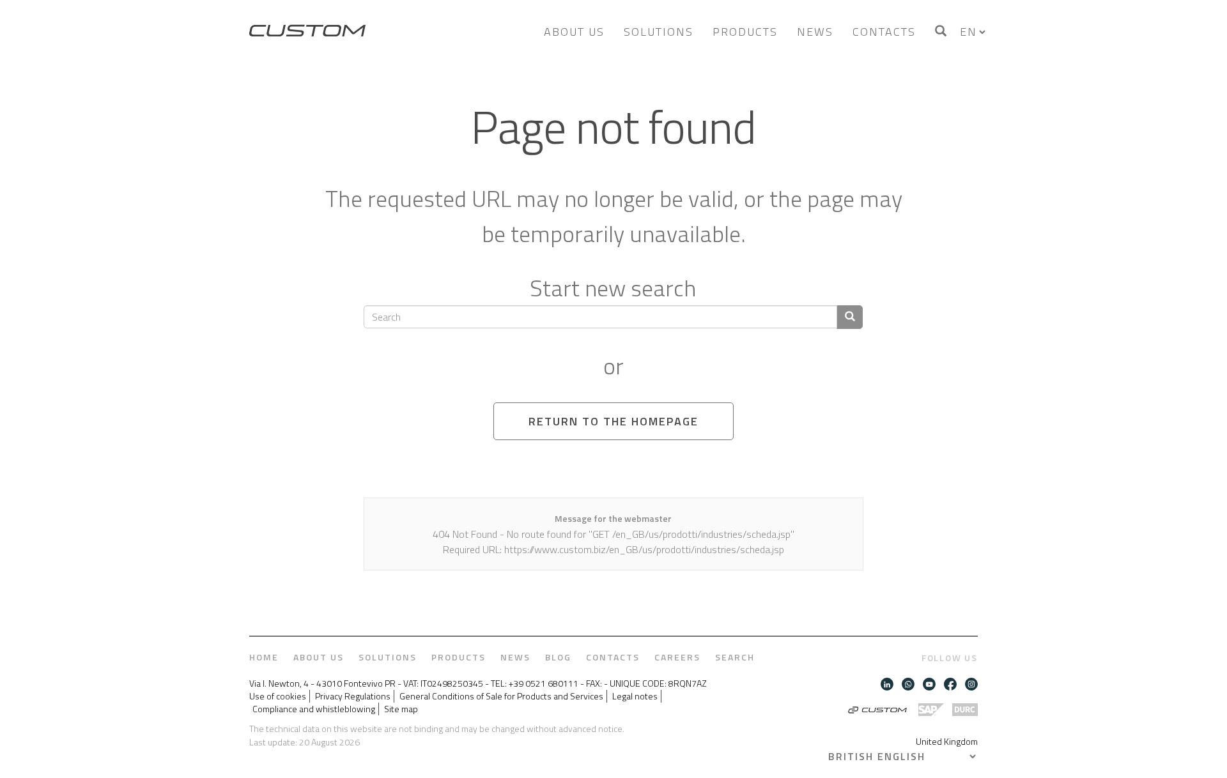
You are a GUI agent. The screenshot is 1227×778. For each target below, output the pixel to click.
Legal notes (635, 696)
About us (574, 31)
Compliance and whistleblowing (313, 709)
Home (264, 657)
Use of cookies (277, 696)
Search (735, 657)
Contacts (884, 31)
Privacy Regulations (352, 696)
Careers (677, 657)
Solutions (658, 31)
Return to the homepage (613, 421)
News (815, 31)
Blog (558, 657)
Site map (401, 709)
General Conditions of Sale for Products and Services (501, 696)
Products (745, 31)
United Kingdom (947, 741)
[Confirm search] (850, 317)
